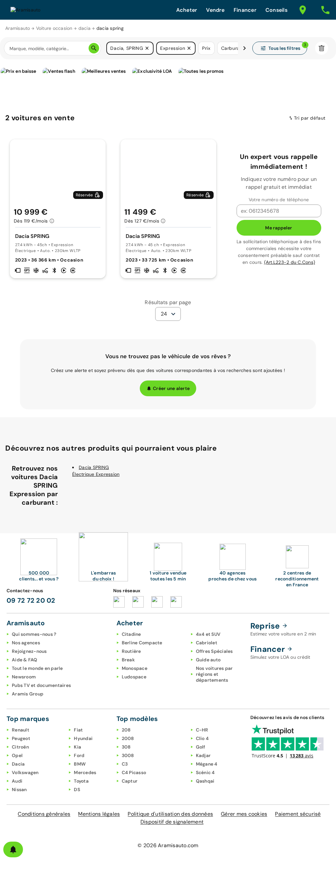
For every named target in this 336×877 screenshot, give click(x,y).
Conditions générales (44, 813)
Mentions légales (99, 813)
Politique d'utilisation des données (170, 813)
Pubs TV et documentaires (41, 685)
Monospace (134, 668)
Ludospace (134, 677)
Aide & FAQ (24, 660)
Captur (130, 781)
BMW (80, 764)
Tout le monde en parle (37, 668)
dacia (84, 28)
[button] (147, 48)
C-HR (202, 730)
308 (126, 747)
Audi (17, 781)
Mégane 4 (207, 764)
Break (128, 660)
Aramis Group (27, 694)
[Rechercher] (94, 48)
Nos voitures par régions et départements (214, 674)
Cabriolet (206, 643)
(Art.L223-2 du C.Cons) (289, 262)
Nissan (19, 789)
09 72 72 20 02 (31, 600)
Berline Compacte (142, 643)
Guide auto (208, 660)
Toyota (81, 781)
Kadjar (203, 755)
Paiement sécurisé (298, 813)
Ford (79, 755)
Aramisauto (17, 28)
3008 (128, 755)
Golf (200, 747)
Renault (20, 730)
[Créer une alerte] (13, 849)
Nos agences (26, 643)
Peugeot (21, 738)
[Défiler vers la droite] (244, 48)
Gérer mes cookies (244, 813)
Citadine (131, 634)
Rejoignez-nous (29, 651)
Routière (131, 651)
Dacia (18, 764)
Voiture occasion (54, 28)
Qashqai (205, 781)
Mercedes (85, 772)
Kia (77, 747)
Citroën (20, 747)
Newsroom (24, 677)
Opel (17, 755)
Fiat (78, 730)
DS (77, 789)
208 (126, 730)
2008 (128, 738)
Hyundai (83, 738)
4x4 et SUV (208, 634)
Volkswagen (25, 772)
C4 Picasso (134, 772)
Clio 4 (202, 738)
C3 (125, 764)
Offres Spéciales (214, 651)
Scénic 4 (205, 772)
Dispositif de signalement (171, 821)
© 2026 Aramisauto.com (167, 845)
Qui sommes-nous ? (34, 634)
